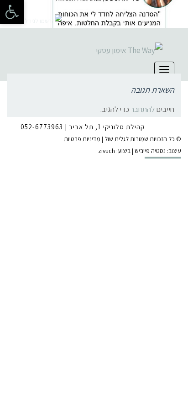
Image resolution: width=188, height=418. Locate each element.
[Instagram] (27, 7)
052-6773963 (42, 126)
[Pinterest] (41, 7)
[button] (12, 12)
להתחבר (143, 109)
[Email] (55, 7)
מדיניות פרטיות (82, 139)
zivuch (106, 151)
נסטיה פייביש (150, 151)
